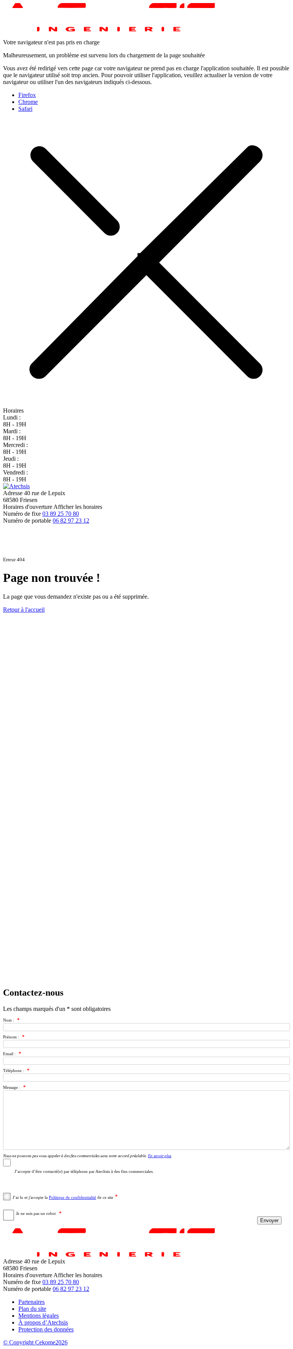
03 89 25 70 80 (60, 513)
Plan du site (32, 1308)
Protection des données (46, 1329)
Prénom (10, 1037)
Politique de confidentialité (72, 1197)
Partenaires (31, 1302)
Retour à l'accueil (24, 609)
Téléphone (12, 1070)
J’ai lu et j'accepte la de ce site (63, 1197)
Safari (25, 108)
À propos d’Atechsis (43, 1322)
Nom (7, 1020)
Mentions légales (38, 1315)
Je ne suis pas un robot (36, 1213)
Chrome (28, 102)
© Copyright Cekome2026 (35, 1342)
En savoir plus (159, 1155)
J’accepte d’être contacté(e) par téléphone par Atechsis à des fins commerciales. (84, 1171)
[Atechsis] (16, 486)
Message (10, 1087)
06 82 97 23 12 (71, 520)
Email (8, 1053)
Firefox (27, 95)
